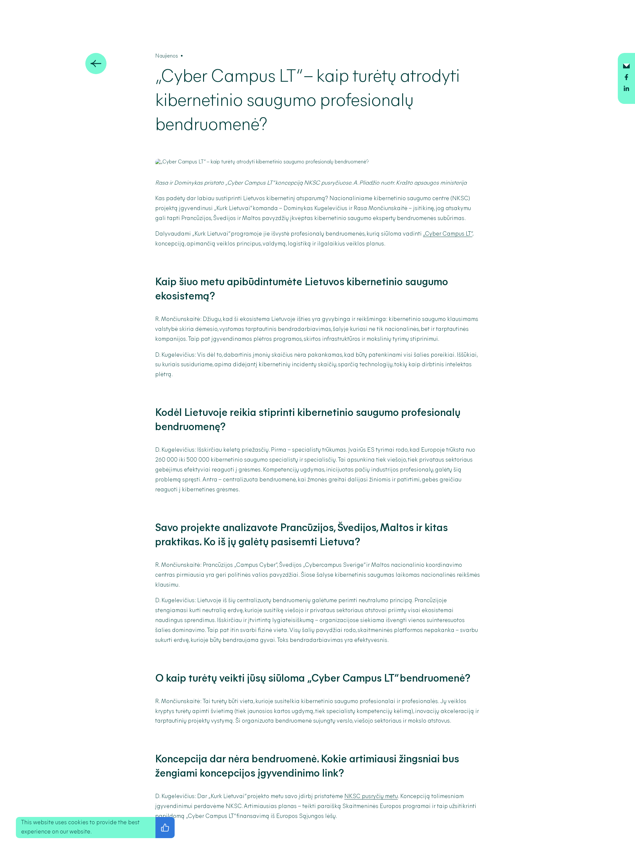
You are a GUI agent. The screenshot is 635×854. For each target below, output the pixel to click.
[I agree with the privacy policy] (165, 827)
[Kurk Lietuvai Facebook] (626, 78)
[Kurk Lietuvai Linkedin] (626, 89)
